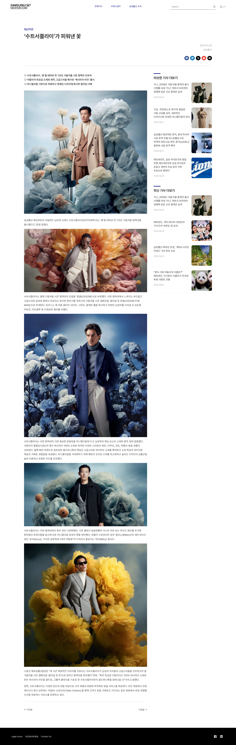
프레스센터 (116, 6)
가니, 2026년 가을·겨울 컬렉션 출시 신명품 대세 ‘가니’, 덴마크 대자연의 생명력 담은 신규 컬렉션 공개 (171, 88)
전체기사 (98, 6)
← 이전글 (28, 709)
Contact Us (46, 736)
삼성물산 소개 (135, 6)
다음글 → (143, 709)
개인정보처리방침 (31, 736)
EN (224, 7)
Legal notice (16, 736)
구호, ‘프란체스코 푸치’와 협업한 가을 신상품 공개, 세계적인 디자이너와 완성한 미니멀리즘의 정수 (172, 113)
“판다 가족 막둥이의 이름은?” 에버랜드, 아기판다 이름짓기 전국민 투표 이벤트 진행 (171, 276)
